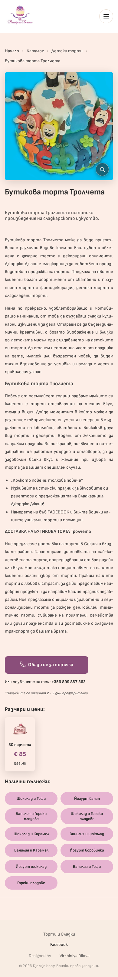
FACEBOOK (58, 512)
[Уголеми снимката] (102, 169)
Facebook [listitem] (59, 944)
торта (34, 240)
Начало (12, 51)
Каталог (35, 51)
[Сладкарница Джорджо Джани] (20, 15)
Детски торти (67, 51)
